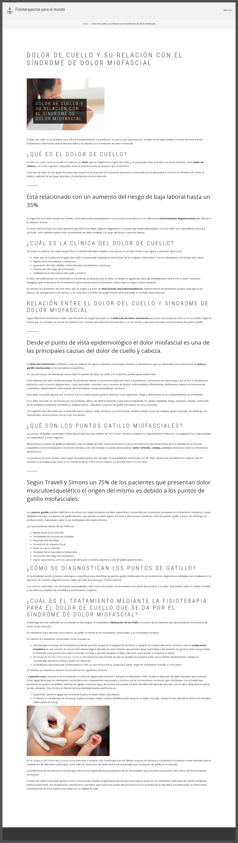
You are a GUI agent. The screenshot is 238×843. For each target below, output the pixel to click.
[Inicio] (10, 10)
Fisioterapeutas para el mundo (40, 9)
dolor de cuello (37, 162)
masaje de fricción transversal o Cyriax (57, 656)
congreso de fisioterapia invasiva (51, 760)
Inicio (227, 10)
